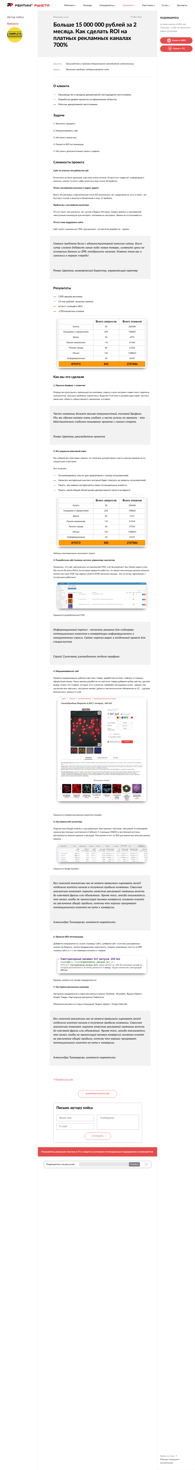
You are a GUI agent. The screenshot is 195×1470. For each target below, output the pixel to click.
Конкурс (87, 5)
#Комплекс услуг (61, 17)
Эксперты (182, 5)
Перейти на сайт (64, 1079)
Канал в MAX (179, 40)
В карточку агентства (97, 1094)
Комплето (12, 23)
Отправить (98, 1136)
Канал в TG (179, 49)
